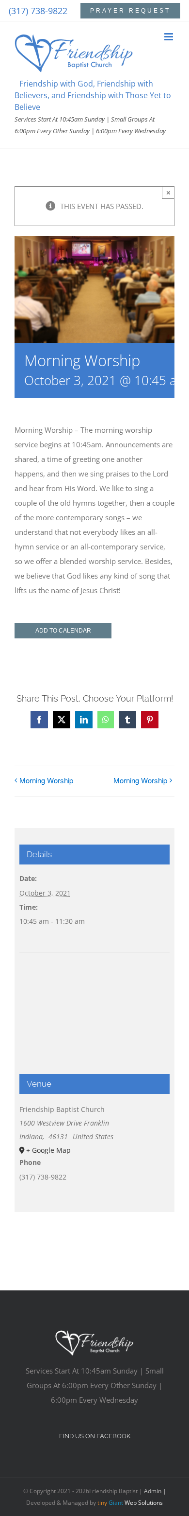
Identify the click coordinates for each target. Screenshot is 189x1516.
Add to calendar (63, 630)
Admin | (155, 1491)
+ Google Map (48, 1150)
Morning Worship (46, 780)
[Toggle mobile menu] (169, 37)
